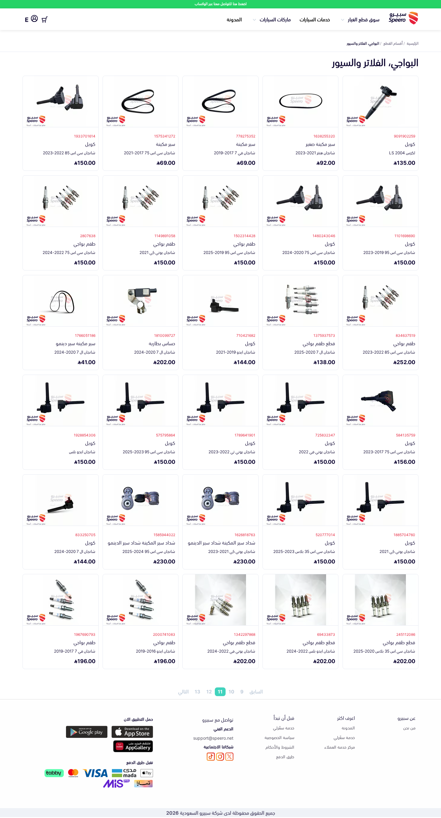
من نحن (409, 727)
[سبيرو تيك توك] (211, 757)
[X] (229, 757)
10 (231, 691)
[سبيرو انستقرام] (220, 757)
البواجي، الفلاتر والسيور (363, 43)
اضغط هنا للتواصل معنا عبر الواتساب (221, 3)
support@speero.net (213, 738)
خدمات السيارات (315, 19)
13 (197, 691)
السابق (256, 691)
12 (209, 691)
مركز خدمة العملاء (339, 747)
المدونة (234, 19)
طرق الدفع (285, 756)
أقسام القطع (393, 43)
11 (220, 691)
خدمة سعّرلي (344, 737)
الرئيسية (412, 43)
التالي (183, 691)
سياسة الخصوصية (279, 737)
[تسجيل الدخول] (34, 19)
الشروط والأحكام (280, 747)
